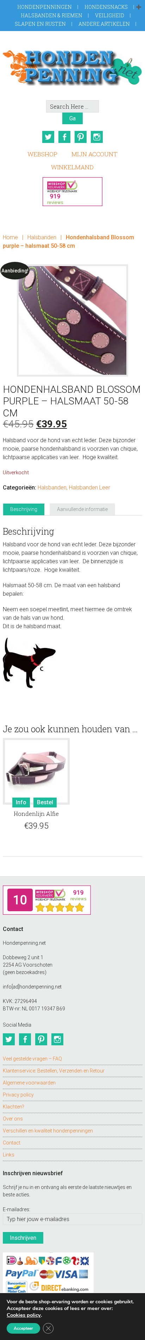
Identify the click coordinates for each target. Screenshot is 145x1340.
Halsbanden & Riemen (51, 15)
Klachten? (13, 1107)
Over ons (13, 1119)
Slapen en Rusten (40, 23)
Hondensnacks (106, 7)
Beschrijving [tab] (23, 509)
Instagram (97, 137)
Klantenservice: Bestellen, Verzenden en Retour (54, 1071)
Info (21, 802)
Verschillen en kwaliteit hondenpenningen (48, 1131)
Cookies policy (24, 1315)
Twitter (48, 137)
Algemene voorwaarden (29, 1083)
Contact (11, 1143)
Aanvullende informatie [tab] (82, 509)
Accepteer (23, 1328)
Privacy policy (18, 1095)
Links (8, 1155)
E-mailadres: (16, 1209)
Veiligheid (109, 15)
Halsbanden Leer (89, 487)
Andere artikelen (104, 23)
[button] (138, 7)
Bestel (45, 802)
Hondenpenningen (44, 7)
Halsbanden (41, 237)
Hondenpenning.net (72, 65)
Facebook (64, 137)
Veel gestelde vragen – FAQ (32, 1059)
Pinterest (81, 137)
